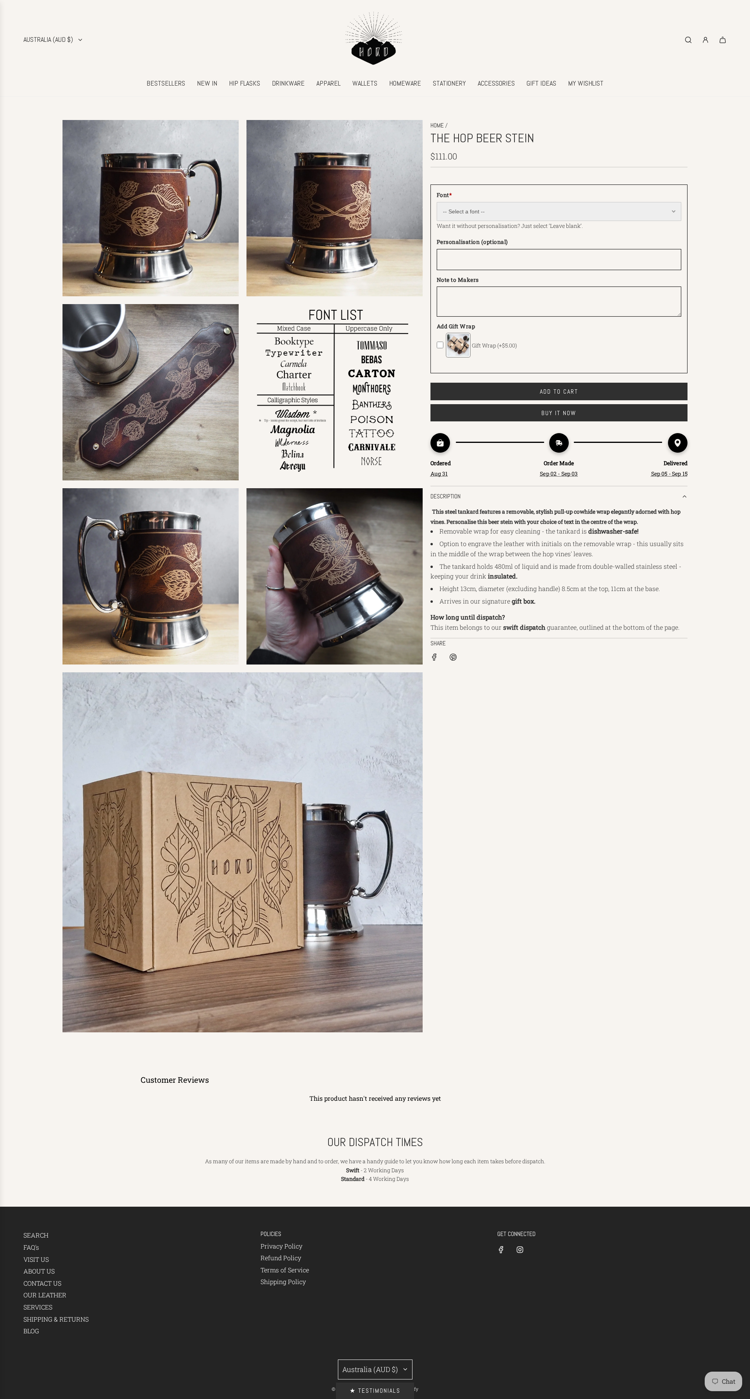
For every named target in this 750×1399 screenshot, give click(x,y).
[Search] (688, 39)
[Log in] (705, 39)
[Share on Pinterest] (453, 658)
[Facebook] (501, 1249)
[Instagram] (520, 1249)
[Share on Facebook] (434, 658)
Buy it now (558, 413)
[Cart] (722, 39)
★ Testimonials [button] (375, 1390)
